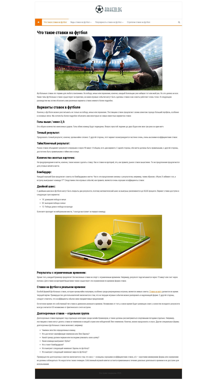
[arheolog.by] (38, 22)
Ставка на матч (155, 291)
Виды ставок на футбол (80, 22)
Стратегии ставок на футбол (138, 22)
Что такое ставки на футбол (55, 22)
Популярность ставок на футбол (108, 22)
